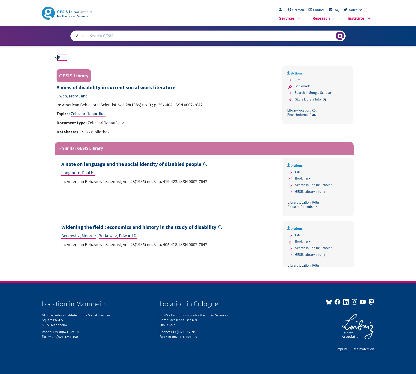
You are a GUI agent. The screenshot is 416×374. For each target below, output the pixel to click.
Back (62, 58)
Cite (297, 80)
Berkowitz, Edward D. (118, 236)
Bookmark (302, 86)
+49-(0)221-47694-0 (184, 332)
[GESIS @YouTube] (363, 301)
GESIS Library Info (308, 99)
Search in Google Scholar (313, 93)
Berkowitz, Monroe (78, 236)
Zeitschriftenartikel (88, 114)
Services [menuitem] (287, 18)
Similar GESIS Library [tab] (82, 148)
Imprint (342, 349)
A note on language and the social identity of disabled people (131, 164)
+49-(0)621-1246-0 (66, 332)
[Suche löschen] (331, 36)
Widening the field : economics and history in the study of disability (138, 227)
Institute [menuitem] (356, 18)
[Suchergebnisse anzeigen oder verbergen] (340, 36)
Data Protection (362, 349)
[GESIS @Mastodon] (370, 301)
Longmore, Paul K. (78, 173)
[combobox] (208, 36)
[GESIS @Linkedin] (346, 301)
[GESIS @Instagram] (354, 301)
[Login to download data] (281, 10)
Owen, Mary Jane (72, 96)
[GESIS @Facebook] (337, 301)
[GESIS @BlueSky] (329, 301)
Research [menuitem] (321, 18)
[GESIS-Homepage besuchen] (67, 13)
